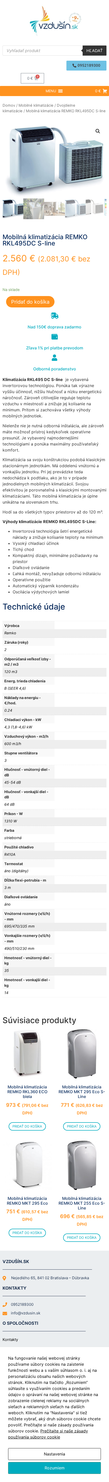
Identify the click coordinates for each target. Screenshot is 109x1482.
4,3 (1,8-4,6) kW (18, 727)
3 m (7, 887)
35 (6, 970)
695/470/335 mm (19, 926)
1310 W (10, 821)
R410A (9, 854)
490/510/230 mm (19, 948)
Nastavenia (54, 1453)
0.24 (8, 710)
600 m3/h (12, 744)
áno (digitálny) (16, 871)
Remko (10, 633)
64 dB (9, 804)
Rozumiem (55, 1467)
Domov (9, 105)
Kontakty (10, 1339)
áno (7, 904)
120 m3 (10, 671)
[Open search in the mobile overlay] (54, 51)
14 (6, 993)
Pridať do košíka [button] (27, 1126)
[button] (86, 66)
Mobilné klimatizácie (36, 105)
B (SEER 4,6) (15, 688)
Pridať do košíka (30, 302)
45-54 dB (12, 782)
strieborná (13, 838)
